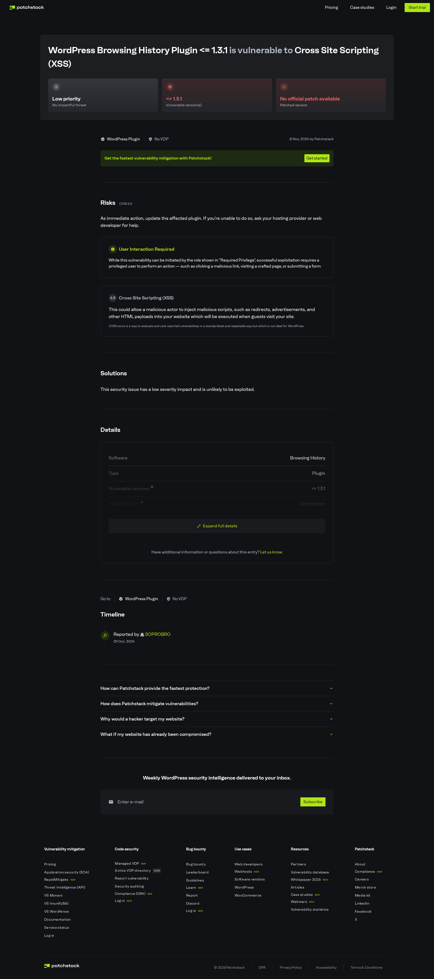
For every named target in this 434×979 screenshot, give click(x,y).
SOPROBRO (158, 634)
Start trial (417, 7)
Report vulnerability (132, 878)
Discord (193, 903)
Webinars (302, 902)
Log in (49, 936)
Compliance (368, 871)
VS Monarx (54, 895)
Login (391, 7)
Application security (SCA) (67, 872)
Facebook (363, 911)
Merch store (366, 887)
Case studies (362, 7)
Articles (298, 887)
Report (192, 895)
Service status (57, 927)
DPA (262, 967)
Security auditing (130, 886)
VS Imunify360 (57, 903)
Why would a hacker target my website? (142, 719)
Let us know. (271, 552)
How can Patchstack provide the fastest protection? (154, 688)
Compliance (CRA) (133, 894)
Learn (194, 888)
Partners (299, 864)
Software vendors (250, 879)
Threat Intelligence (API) (65, 887)
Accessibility (326, 967)
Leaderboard (197, 872)
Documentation (58, 919)
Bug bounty (196, 864)
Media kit (363, 895)
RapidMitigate (59, 880)
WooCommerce (248, 895)
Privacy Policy (291, 967)
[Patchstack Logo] (26, 7)
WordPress (245, 887)
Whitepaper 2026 (309, 880)
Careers (362, 879)
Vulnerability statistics (310, 909)
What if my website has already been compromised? (155, 734)
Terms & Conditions (367, 967)
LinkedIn (362, 903)
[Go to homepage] (62, 967)
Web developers (249, 864)
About (360, 864)
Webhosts (247, 871)
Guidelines (195, 880)
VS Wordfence (57, 911)
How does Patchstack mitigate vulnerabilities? (149, 703)
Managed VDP (130, 863)
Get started (317, 158)
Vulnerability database (310, 872)
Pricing (331, 7)
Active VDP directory (137, 870)
